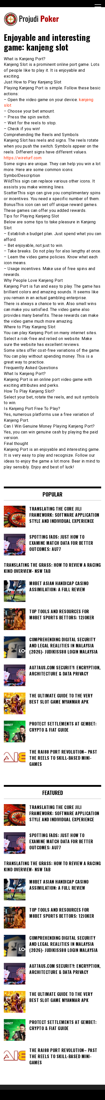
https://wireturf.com (23, 157)
